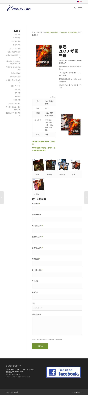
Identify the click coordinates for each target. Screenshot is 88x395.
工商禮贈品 (63, 32)
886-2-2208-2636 (17, 372)
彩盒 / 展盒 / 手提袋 (14, 52)
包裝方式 (35, 292)
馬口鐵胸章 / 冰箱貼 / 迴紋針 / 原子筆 (13, 62)
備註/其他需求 (36, 314)
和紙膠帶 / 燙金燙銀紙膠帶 (13, 68)
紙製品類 (18, 89)
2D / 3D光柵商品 (15, 48)
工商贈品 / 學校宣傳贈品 (13, 114)
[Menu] (79, 9)
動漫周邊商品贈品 (52, 32)
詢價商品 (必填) (37, 248)
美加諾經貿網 (72, 32)
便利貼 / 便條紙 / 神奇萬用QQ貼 (13, 108)
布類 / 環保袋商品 (15, 103)
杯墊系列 (18, 96)
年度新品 (18, 34)
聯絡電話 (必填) (37, 237)
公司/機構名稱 (36, 215)
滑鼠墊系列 (17, 100)
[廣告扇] (86, 197)
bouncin (79, 392)
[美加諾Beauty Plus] (19, 9)
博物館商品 (17, 38)
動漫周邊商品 (16, 41)
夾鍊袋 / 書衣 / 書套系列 (13, 81)
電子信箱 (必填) (37, 226)
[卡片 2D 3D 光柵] (2, 197)
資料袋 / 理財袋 (15, 77)
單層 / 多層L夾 (16, 73)
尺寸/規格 (35, 281)
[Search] (74, 9)
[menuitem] (74, 9)
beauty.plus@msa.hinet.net (20, 377)
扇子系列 (18, 93)
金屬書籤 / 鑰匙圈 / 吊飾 (13, 56)
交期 (33, 303)
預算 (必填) (36, 259)
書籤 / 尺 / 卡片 (16, 86)
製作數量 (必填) (37, 270)
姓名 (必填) (36, 204)
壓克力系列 (17, 45)
